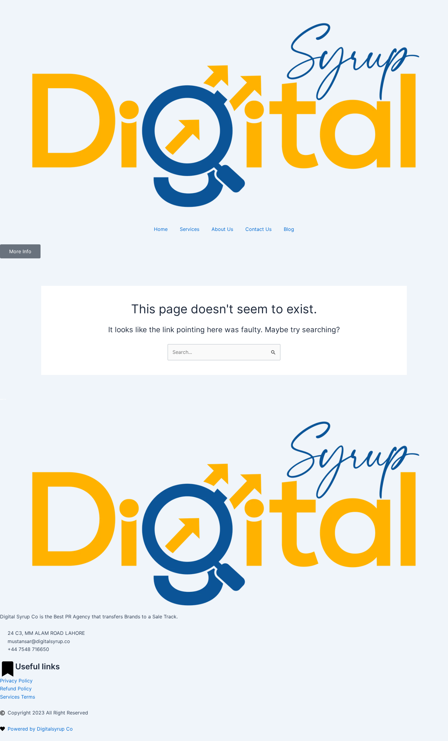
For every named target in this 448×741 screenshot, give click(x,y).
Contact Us (258, 229)
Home (161, 229)
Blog (289, 229)
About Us (222, 229)
